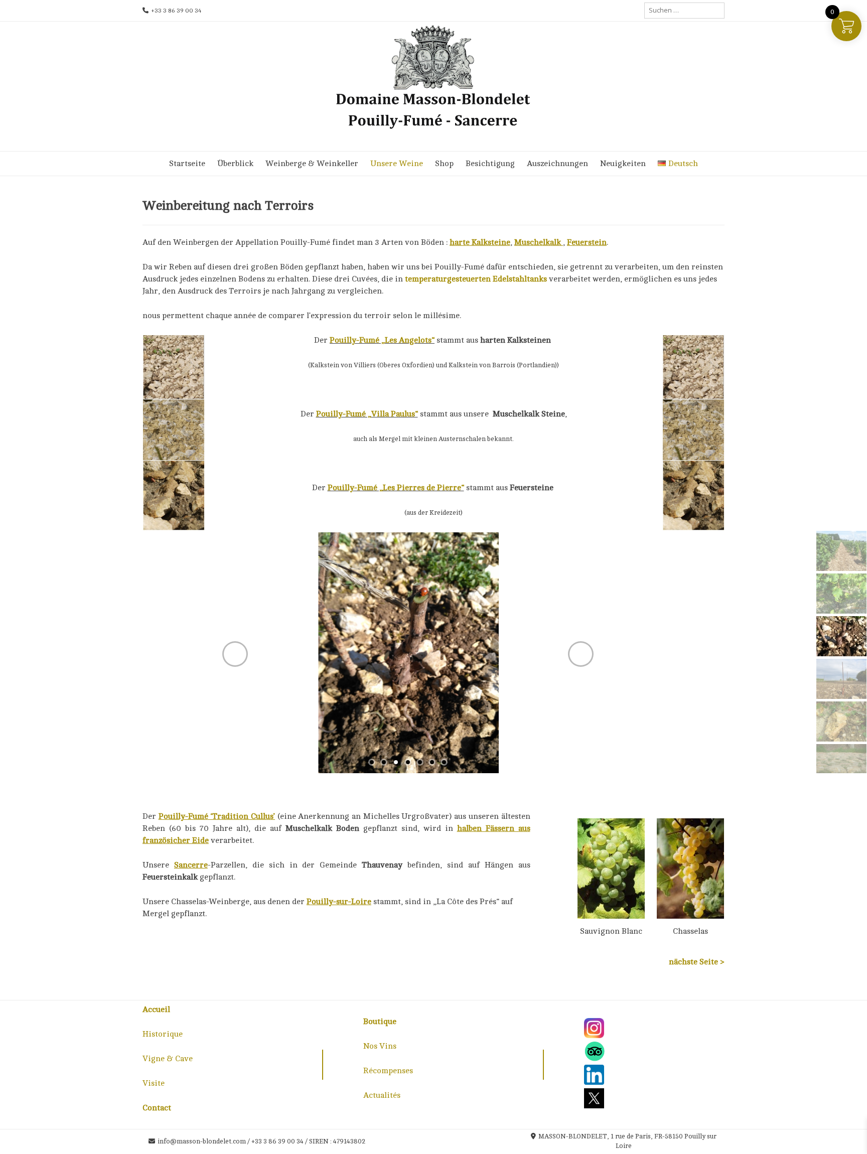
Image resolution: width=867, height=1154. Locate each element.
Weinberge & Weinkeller (311, 163)
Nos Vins (379, 1046)
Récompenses (388, 1070)
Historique (162, 1034)
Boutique (379, 1021)
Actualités (381, 1095)
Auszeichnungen (557, 163)
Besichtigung (490, 163)
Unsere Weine (396, 163)
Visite (153, 1083)
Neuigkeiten (623, 163)
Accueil (156, 1009)
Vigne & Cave (167, 1058)
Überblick (235, 163)
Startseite (187, 163)
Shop (444, 163)
